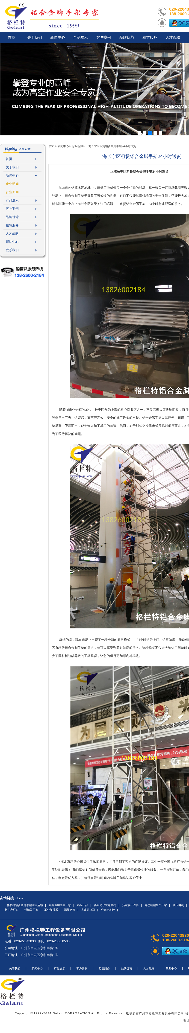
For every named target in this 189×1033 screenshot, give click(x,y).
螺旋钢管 (69, 909)
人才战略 (12, 233)
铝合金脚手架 (74, 196)
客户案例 (12, 208)
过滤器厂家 (31, 909)
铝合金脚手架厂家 (60, 905)
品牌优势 (12, 217)
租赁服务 (12, 225)
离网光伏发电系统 (105, 905)
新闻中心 (12, 175)
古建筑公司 (88, 909)
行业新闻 (12, 192)
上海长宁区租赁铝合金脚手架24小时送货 (111, 146)
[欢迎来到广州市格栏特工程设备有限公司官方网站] (52, 16)
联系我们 (12, 250)
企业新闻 (12, 184)
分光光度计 (108, 909)
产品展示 (12, 200)
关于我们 (12, 167)
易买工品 (82, 905)
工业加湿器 (51, 909)
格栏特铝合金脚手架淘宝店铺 (25, 905)
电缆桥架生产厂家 (156, 905)
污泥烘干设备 (130, 905)
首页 (9, 159)
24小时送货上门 (148, 640)
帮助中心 (12, 242)
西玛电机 (178, 905)
